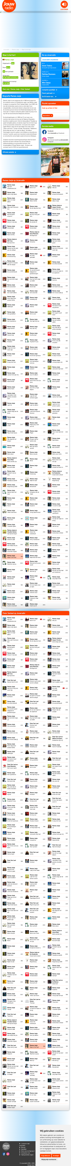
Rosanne (56, 485)
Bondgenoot (34, 233)
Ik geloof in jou (34, 340)
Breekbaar (56, 233)
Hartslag (34, 752)
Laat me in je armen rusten (56, 404)
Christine (34, 241)
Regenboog (56, 479)
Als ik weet (56, 214)
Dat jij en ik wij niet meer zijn (57, 248)
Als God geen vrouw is (11, 214)
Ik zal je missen (56, 354)
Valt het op (56, 525)
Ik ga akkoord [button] (45, 1155)
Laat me (11, 404)
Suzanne (34, 504)
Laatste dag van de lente (12, 411)
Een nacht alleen (12, 291)
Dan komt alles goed (56, 240)
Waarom (56, 556)
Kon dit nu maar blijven (34, 387)
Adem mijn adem (12, 193)
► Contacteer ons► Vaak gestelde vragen (26, 1154)
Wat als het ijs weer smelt (35, 563)
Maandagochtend (35, 897)
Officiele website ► (10, 152)
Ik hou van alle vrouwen (56, 340)
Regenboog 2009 (12, 485)
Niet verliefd (56, 446)
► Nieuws (22, 1147)
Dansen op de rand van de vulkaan (12, 248)
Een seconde (34, 291)
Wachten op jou (11, 563)
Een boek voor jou (57, 285)
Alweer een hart (56, 221)
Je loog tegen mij (57, 361)
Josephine (56, 374)
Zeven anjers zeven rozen (58, 584)
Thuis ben (11, 518)
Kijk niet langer (56, 845)
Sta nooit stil (56, 499)
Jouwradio (6, 49)
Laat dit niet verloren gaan (34, 395)
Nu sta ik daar (11, 466)
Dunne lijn (34, 285)
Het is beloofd (56, 759)
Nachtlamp (56, 439)
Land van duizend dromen (35, 411)
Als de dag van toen (35, 207)
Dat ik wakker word (35, 248)
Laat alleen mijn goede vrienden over (11, 395)
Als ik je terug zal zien (34, 214)
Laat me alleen (34, 404)
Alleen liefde (34, 200)
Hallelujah (11, 305)
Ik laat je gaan (56, 807)
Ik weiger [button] (56, 1155)
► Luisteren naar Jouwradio (24, 1144)
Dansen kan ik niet (12, 681)
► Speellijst (22, 1149)
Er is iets (34, 738)
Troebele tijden (11, 525)
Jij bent (34, 368)
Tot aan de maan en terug (57, 518)
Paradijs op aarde (12, 479)
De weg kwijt (34, 702)
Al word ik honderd (57, 193)
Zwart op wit (34, 605)
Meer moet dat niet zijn (57, 431)
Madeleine (56, 424)
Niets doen (11, 453)
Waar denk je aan (12, 1046)
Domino (56, 279)
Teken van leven (12, 511)
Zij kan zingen (11, 591)
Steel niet (57, 981)
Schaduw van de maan (34, 492)
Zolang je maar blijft (34, 598)
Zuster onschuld (12, 605)
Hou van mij (34, 327)
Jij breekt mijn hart (57, 368)
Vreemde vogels (12, 550)
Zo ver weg (11, 598)
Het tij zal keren (11, 320)
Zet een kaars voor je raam (35, 584)
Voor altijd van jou (12, 544)
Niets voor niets (56, 453)
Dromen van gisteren (34, 725)
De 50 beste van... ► (49, 96)
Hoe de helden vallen (56, 320)
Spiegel (11, 499)
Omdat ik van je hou (11, 472)
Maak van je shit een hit (34, 424)
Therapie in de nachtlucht (56, 511)
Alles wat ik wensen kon (12, 207)
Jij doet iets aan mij (12, 374)
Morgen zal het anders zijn (34, 439)
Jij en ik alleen (34, 374)
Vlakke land (56, 538)
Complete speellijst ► (50, 90)
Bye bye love (12, 240)
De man (34, 262)
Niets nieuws (34, 453)
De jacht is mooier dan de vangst (12, 262)
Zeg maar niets (56, 577)
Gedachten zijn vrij (57, 738)
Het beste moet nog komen (56, 305)
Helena (34, 305)
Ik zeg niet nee (11, 361)
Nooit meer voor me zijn (57, 459)
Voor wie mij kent (57, 544)
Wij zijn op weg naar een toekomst (58, 570)
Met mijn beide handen (34, 910)
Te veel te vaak (56, 504)
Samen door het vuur (11, 492)
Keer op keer (56, 380)
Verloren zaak (11, 538)
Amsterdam (11, 227)
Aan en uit (34, 186)
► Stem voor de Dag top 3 (26, 1151)
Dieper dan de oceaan (56, 709)
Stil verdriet (11, 988)
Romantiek (34, 485)
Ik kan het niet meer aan (11, 348)
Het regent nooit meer (57, 312)
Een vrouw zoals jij (57, 291)
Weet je (11, 570)
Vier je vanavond (34, 538)
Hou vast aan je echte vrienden (56, 327)
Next (68, 11)
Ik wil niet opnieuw (35, 354)
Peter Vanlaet (25, 89)
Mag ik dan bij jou (12, 432)
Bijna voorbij (11, 233)
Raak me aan (34, 479)
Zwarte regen (11, 1106)
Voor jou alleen (34, 544)
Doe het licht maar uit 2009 (35, 279)
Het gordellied (11, 313)
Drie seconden (11, 285)
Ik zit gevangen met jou (34, 361)
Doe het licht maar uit (12, 279)
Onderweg (34, 473)
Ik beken (11, 340)
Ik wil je (11, 354)
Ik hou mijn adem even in (57, 800)
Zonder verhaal (56, 598)
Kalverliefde (11, 380)
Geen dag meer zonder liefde (11, 298)
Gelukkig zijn (34, 298)
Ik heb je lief (34, 800)
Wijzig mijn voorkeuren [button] (48, 1159)
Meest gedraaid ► (48, 93)
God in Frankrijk (56, 298)
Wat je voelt (56, 563)
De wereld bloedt (12, 271)
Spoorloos (34, 499)
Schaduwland (56, 492)
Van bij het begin (12, 531)
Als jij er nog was (12, 221)
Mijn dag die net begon (11, 439)
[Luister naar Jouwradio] (64, 9)
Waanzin (56, 550)
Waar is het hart (11, 556)
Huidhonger (34, 334)
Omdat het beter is (57, 466)
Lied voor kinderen (35, 418)
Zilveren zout (34, 591)
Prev (2, 11)
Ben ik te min (56, 227)
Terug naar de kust (35, 511)
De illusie (56, 255)
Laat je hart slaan (57, 396)
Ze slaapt (11, 1073)
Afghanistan (34, 193)
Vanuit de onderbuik (34, 531)
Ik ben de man (56, 793)
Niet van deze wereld (34, 446)
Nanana (11, 446)
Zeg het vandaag (34, 577)
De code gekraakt (34, 255)
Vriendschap (34, 550)
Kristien (56, 387)
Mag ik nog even (34, 904)
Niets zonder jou (12, 459)
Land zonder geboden (56, 411)
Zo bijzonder (56, 591)
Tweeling (11, 1015)
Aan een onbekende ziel (11, 186)
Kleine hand (11, 387)
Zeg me (11, 585)
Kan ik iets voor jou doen (35, 380)
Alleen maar (56, 200)
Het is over (34, 313)
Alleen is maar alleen (11, 199)
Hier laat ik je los (34, 320)
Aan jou (56, 186)
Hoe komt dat (11, 780)
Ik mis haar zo (34, 348)
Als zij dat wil (34, 221)
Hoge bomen (11, 327)
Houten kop (11, 334)
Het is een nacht (12, 766)
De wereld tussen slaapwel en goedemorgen (35, 270)
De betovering (11, 255)
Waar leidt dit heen (35, 556)
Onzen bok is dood (57, 472)
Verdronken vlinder (57, 532)
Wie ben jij (34, 570)
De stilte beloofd (57, 262)
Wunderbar (11, 577)
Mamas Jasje (15, 49)
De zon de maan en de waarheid (57, 271)
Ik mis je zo (56, 348)
